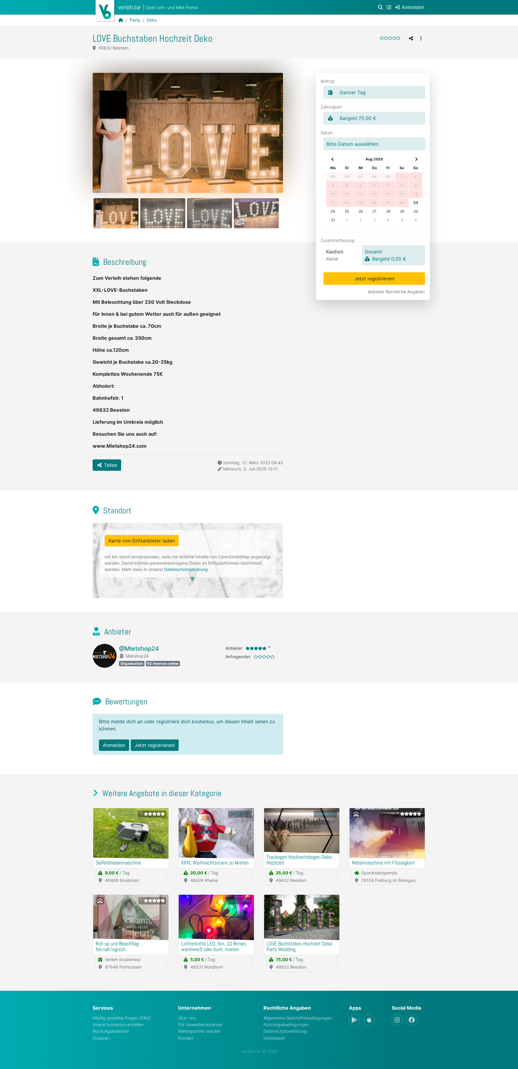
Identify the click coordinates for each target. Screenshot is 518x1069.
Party (135, 19)
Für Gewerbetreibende (200, 1024)
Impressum (274, 1038)
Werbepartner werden (199, 1031)
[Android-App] (354, 1020)
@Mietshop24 (139, 648)
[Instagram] (397, 1020)
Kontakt (185, 1038)
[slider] (390, 38)
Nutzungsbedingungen (286, 1024)
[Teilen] (411, 38)
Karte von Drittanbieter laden (142, 541)
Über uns (187, 1017)
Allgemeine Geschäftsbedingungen (297, 1017)
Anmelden (114, 745)
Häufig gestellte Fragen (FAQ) (122, 1017)
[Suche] (380, 7)
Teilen (110, 465)
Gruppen (101, 1038)
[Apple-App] (369, 1020)
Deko (152, 19)
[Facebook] (411, 1020)
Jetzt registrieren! (374, 279)
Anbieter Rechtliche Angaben (396, 291)
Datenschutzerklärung (186, 569)
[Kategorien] (389, 7)
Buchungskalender (111, 1031)
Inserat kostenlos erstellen (118, 1024)
